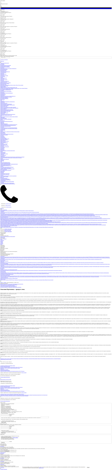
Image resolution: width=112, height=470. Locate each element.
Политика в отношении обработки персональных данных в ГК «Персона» (11, 367)
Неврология (2, 122)
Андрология (2, 63)
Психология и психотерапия (4, 146)
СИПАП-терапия (3, 152)
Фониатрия (2, 172)
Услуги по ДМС (20, 212)
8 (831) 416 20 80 (8, 229)
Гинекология (39, 214)
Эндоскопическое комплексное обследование (7, 181)
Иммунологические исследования (5, 82)
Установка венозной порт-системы (42, 223)
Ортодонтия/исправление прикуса (5, 126)
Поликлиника (2, 136)
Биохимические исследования (4, 66)
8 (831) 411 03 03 (7, 230)
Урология (1, 166)
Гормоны (1, 77)
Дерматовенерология (44, 214)
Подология (2, 135)
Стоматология (2, 156)
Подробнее (2, 469)
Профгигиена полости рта (51, 216)
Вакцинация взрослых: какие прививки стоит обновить (8, 284)
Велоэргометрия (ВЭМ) (3, 69)
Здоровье (26, 210)
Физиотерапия (2, 171)
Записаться (2, 208)
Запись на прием (2, 236)
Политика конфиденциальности (5, 366)
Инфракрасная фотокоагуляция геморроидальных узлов (8, 87)
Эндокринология (2, 180)
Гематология (2, 73)
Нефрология (79, 214)
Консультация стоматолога (4, 98)
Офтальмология (2, 130)
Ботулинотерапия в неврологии (56, 221)
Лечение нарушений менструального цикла (6, 110)
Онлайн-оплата (4, 209)
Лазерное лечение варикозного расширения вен (7, 101)
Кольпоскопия (2, 95)
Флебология (89, 215)
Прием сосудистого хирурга (4, 141)
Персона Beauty (2, 132)
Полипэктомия (2, 137)
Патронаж (7, 227)
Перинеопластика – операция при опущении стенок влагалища (9, 131)
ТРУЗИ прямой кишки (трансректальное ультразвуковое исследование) (11, 157)
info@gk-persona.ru (3, 359)
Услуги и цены (8, 210)
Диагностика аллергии (3, 79)
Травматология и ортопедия (4, 159)
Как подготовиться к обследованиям (5, 91)
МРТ (11, 227)
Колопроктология (3, 94)
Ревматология (2, 149)
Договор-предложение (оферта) (5, 370)
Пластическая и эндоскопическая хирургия (70, 213)
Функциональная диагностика (4, 173)
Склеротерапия (24, 223)
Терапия (1, 158)
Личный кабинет (2, 210)
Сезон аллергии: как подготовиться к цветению (7, 285)
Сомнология (2, 154)
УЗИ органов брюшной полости (5, 162)
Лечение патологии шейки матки (5, 111)
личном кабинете (15, 437)
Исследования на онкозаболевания (63, 217)
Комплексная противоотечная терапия (6, 222)
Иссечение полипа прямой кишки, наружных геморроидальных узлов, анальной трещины (13, 88)
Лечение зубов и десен (3, 106)
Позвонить (5, 469)
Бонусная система (28, 212)
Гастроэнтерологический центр (5, 71)
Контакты (32, 210)
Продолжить (2, 446)
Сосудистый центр (3, 155)
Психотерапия (2, 147)
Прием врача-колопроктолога (4, 138)
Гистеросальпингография (4, 75)
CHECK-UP (2, 61)
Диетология (2, 80)
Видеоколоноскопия (3, 70)
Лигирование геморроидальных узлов (6, 115)
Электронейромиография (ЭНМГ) (5, 179)
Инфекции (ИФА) (3, 86)
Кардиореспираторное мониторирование (41, 266)
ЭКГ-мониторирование (3, 178)
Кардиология (2, 92)
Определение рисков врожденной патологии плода (8, 125)
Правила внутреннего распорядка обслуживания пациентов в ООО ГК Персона (12, 371)
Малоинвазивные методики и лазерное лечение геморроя (9, 116)
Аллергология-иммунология (4, 214)
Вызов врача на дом (19, 214)
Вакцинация (2, 67)
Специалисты (11, 358)
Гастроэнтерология (3, 72)
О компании (20, 210)
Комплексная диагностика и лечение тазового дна (7, 96)
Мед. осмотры (2, 120)
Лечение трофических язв (4, 112)
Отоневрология (2, 129)
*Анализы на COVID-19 (4, 59)
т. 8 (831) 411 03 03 (8, 205)
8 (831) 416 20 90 (8, 231)
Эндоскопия (2, 182)
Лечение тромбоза (61, 222)
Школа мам (2, 177)
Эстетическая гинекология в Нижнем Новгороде (7, 183)
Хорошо (88, 467)
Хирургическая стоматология (4, 174)
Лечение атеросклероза (3, 103)
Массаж (1, 119)
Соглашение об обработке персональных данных (7, 365)
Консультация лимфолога (4, 97)
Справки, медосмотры (39, 227)
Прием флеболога (19, 223)
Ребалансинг (35, 221)
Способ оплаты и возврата (4, 369)
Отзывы (29, 210)
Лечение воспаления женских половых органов (7, 104)
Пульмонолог (2, 148)
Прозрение (2, 143)
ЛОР (1, 100)
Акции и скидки (6, 358)
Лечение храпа (2, 113)
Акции (17, 210)
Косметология (2, 99)
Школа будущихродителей (49, 227)
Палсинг (27, 221)
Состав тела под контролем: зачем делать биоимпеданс (8, 286)
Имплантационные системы (4, 83)
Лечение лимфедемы (3, 108)
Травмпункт (32, 215)
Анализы (24, 227)
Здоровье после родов (38, 218)
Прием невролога (3, 140)
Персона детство (2, 279)
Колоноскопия (2, 93)
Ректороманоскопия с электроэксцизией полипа (7, 150)
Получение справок (12, 257)
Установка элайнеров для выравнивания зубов (7, 168)
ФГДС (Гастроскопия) (3, 169)
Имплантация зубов (3, 84)
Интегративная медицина (69, 215)
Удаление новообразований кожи (5, 163)
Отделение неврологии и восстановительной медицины (8, 128)
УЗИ (1, 161)
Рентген (1, 151)
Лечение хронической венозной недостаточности (7, 114)
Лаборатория (15, 213)
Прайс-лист (2, 368)
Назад (1, 209)
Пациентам (16, 212)
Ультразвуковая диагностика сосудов (5, 165)
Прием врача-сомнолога (4, 139)
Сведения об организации (35, 212)
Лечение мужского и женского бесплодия (6, 109)
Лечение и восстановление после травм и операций (8, 107)
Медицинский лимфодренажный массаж (6, 121)
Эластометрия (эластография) (38, 267)
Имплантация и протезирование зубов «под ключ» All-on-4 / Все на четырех (11, 85)
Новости (23, 210)
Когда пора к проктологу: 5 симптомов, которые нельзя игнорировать (10, 287)
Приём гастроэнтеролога (4, 142)
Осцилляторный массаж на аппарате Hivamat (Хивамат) (8, 127)
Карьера (24, 212)
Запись (1, 244)
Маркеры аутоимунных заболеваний (73, 217)
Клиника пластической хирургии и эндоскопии (50, 358)
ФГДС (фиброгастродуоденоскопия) (5, 170)
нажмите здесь (41, 467)
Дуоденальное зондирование (4, 81)
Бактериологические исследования (5, 65)
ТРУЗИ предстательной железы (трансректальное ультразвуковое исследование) (80, 266)
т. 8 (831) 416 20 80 (8, 203)
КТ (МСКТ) (2, 90)
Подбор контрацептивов (4, 134)
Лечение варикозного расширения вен (46, 222)
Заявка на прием (3, 422)
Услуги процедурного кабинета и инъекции (6, 167)
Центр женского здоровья (4, 176)
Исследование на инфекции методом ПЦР (51, 217)
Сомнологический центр (4, 153)
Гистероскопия (2, 76)
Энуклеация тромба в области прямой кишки (15, 224)
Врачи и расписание (13, 210)
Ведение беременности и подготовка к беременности (8, 68)
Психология (78, 215)
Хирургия (51, 215)
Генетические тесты (35, 214)
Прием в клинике (3, 227)
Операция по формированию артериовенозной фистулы (8, 124)
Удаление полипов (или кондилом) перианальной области (30, 224)
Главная (1, 282)
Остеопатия (90, 214)
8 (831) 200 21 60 (2, 452)
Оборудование (9, 212)
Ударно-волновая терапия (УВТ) (5, 164)
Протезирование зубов (3, 144)
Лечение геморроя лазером (4, 105)
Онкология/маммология (3, 123)
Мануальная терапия (3, 118)
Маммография (2, 117)
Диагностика (2, 78)
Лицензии (5, 212)
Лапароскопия (2, 102)
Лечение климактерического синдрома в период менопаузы (70, 218)
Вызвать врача (8, 236)
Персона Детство (2, 133)
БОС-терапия (2, 64)
